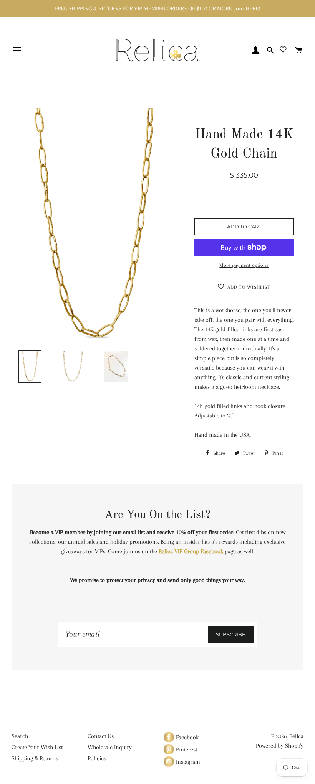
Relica (296, 736)
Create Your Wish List (37, 747)
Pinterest (185, 749)
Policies (97, 758)
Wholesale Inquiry (110, 747)
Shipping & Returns (35, 758)
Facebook (186, 737)
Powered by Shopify (279, 745)
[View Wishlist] (283, 51)
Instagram (187, 761)
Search (20, 736)
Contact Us (101, 736)
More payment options (244, 265)
